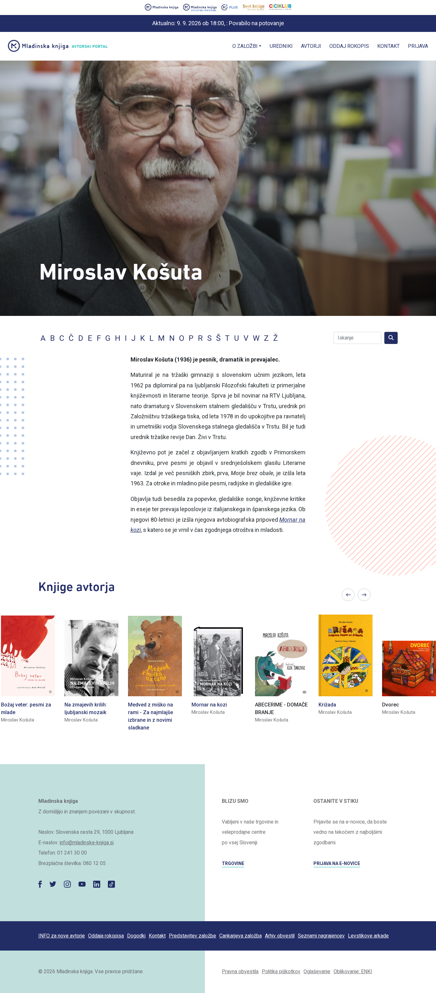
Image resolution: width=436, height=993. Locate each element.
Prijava (418, 46)
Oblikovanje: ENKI (353, 971)
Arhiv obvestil (280, 936)
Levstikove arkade (368, 936)
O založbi (245, 46)
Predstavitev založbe (192, 936)
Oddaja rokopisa (106, 936)
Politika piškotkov (281, 971)
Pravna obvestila (240, 971)
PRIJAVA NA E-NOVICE (336, 863)
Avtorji (311, 46)
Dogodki (136, 936)
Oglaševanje (317, 971)
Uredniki (281, 46)
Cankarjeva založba (240, 936)
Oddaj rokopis (349, 46)
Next (364, 594)
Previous (348, 594)
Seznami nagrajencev (321, 936)
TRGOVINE (233, 863)
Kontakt (388, 46)
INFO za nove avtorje (61, 936)
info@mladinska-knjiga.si (87, 843)
